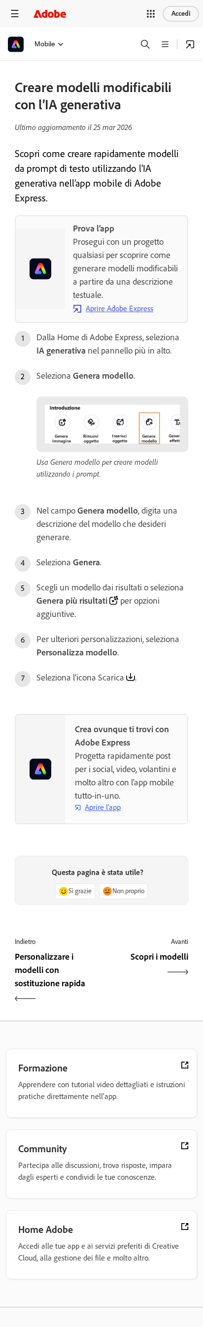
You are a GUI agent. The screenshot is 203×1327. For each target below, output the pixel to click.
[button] (151, 14)
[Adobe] (50, 13)
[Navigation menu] (15, 13)
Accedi (180, 13)
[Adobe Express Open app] (190, 44)
